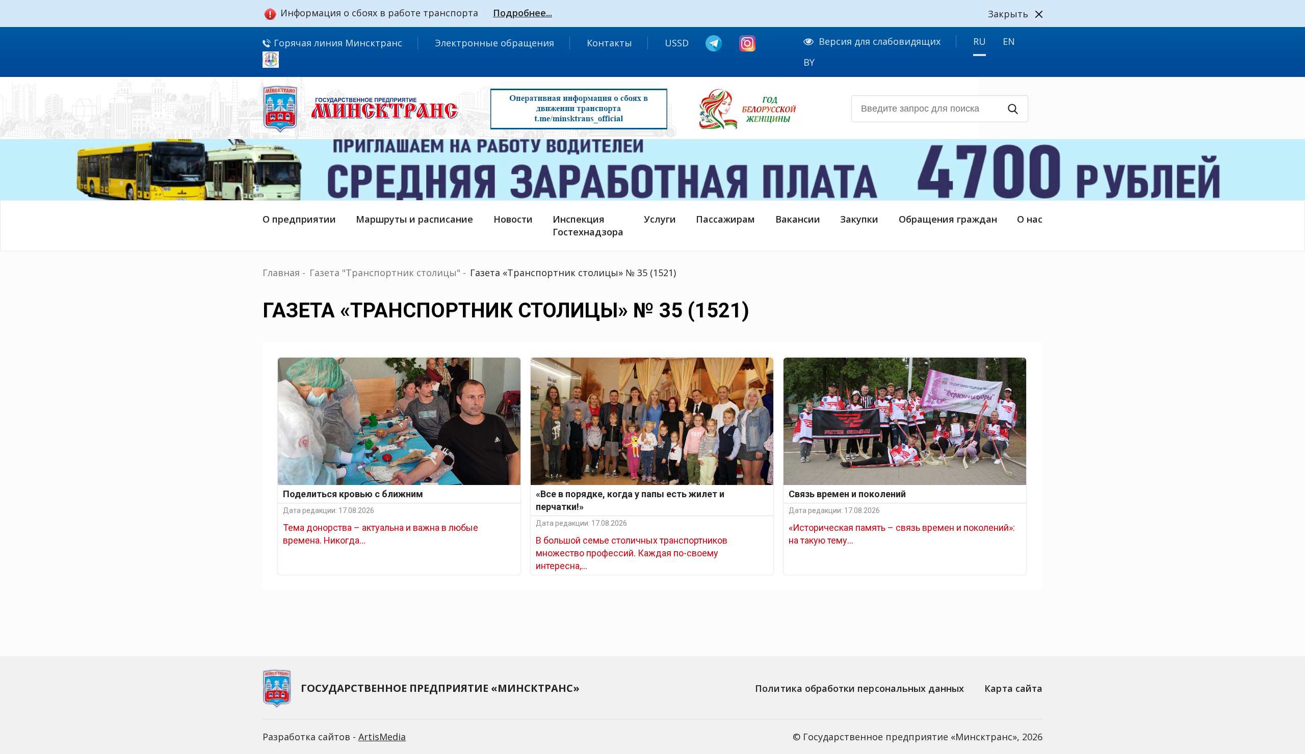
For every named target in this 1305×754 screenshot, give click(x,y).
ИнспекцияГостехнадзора (588, 225)
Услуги (660, 219)
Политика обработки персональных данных (859, 688)
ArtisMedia (382, 737)
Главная (281, 272)
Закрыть (1008, 14)
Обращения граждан (948, 219)
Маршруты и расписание (414, 219)
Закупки (859, 219)
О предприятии (299, 219)
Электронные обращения (494, 43)
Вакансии (797, 219)
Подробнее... (522, 13)
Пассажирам (725, 219)
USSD (677, 43)
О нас (1029, 219)
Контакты (609, 43)
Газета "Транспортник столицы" (384, 272)
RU (979, 41)
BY (809, 62)
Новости (513, 219)
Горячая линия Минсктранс (336, 43)
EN (1009, 41)
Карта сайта (1013, 688)
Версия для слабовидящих (880, 41)
